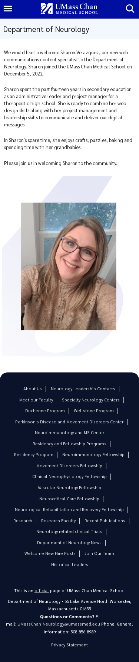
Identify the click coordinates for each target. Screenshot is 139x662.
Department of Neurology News (69, 542)
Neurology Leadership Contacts (83, 388)
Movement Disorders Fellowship (69, 465)
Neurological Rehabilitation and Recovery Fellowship (69, 509)
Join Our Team (99, 553)
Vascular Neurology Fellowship (69, 487)
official (41, 590)
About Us (32, 388)
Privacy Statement (69, 645)
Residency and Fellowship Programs (69, 443)
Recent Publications (105, 520)
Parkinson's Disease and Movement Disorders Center (69, 421)
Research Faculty (58, 520)
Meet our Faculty (36, 400)
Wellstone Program (94, 410)
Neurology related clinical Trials (69, 531)
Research (22, 520)
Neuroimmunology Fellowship (93, 454)
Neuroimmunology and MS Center (69, 432)
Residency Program (33, 454)
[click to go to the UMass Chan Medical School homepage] (69, 9)
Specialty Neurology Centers (91, 400)
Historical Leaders (69, 564)
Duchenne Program (45, 410)
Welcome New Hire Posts (50, 553)
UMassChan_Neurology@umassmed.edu (58, 624)
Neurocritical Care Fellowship (69, 498)
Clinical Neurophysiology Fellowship (69, 476)
